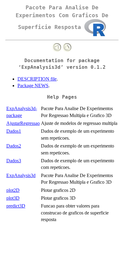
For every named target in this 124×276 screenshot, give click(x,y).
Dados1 (13, 131)
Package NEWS (32, 85)
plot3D (13, 198)
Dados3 (13, 160)
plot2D (13, 190)
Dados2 (13, 145)
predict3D (15, 205)
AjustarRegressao (23, 123)
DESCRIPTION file (37, 78)
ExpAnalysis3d (21, 175)
